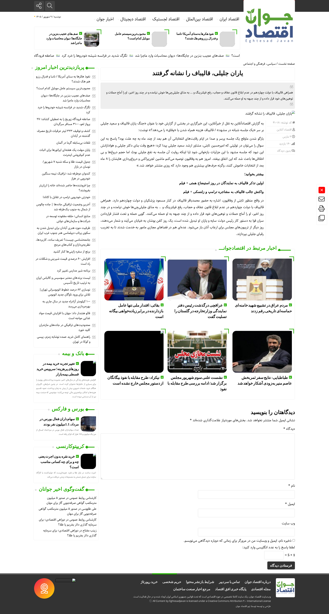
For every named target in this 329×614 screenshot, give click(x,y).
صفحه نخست (286, 63)
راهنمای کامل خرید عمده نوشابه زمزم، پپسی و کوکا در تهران (63, 339)
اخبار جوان (105, 19)
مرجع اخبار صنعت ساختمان (191, 589)
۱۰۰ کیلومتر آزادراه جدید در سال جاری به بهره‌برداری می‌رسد (66, 304)
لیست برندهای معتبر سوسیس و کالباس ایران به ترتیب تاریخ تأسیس (63, 280)
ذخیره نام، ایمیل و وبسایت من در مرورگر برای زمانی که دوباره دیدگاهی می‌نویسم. (237, 541)
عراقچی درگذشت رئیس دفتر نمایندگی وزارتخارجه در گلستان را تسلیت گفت (200, 311)
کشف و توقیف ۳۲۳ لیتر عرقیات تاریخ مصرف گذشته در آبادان (63, 133)
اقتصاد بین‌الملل (199, 19)
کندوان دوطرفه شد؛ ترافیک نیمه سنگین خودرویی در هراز (66, 176)
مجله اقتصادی (261, 589)
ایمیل (290, 504)
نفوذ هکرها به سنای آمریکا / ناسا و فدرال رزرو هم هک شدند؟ (63, 79)
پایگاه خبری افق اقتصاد (230, 589)
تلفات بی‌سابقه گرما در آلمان (73, 142)
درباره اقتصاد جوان (258, 582)
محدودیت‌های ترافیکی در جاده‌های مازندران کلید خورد (64, 328)
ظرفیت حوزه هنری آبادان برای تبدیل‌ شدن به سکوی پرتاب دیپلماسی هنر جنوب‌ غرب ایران (63, 230)
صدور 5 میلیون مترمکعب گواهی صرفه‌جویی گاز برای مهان (71, 500)
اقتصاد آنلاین (284, 129)
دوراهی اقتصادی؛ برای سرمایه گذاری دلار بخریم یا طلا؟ (68, 522)
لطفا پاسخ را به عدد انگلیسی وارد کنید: (268, 547)
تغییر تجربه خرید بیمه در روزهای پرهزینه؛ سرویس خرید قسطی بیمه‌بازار (58, 369)
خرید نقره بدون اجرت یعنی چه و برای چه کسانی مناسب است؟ (58, 462)
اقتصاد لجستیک (165, 19)
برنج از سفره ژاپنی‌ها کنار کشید (71, 251)
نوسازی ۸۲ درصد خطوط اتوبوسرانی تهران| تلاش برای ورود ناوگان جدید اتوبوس (64, 292)
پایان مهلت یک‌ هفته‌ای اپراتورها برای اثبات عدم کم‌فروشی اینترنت (64, 152)
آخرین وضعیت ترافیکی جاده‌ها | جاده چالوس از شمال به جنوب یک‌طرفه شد (63, 207)
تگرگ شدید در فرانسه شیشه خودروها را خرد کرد (108, 56)
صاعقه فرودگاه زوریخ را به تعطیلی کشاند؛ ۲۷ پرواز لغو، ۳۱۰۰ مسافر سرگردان (63, 122)
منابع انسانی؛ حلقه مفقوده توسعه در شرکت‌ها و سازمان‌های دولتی (68, 219)
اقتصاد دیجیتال (133, 19)
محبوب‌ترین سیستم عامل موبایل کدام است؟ (63, 88)
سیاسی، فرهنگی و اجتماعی (259, 63)
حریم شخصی (171, 582)
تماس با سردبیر (229, 582)
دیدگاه (289, 429)
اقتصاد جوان (241, 606)
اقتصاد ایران (229, 19)
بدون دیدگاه (284, 150)
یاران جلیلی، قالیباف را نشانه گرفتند (197, 73)
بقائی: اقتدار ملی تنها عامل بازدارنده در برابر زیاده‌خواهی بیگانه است (136, 311)
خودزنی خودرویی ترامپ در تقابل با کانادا (66, 197)
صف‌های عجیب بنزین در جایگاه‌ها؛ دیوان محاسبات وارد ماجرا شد (64, 38)
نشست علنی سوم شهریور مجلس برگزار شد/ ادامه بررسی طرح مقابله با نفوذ (197, 383)
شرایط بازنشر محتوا (200, 582)
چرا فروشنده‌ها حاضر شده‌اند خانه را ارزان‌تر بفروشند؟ (64, 188)
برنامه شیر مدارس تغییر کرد (73, 270)
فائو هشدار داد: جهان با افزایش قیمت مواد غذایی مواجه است (64, 316)
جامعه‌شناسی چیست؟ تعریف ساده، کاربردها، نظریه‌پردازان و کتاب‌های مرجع (63, 242)
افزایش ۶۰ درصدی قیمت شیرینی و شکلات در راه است (63, 261)
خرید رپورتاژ (149, 582)
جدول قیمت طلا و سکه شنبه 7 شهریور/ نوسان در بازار (66, 164)
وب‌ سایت (288, 523)
